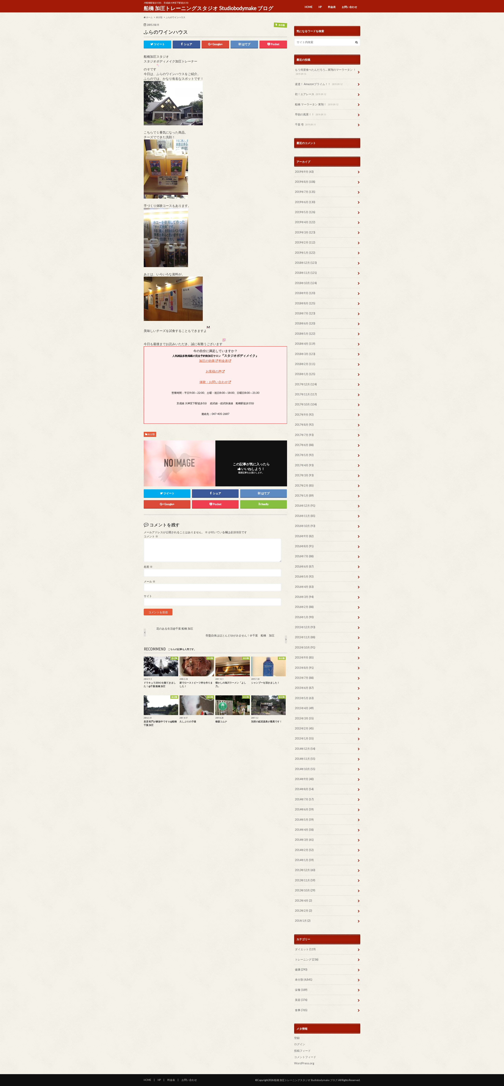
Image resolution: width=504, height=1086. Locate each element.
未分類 (151, 434)
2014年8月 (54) (304, 789)
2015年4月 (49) (304, 708)
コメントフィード (305, 1057)
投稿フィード (302, 1050)
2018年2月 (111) (305, 364)
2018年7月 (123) (305, 313)
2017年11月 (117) (306, 394)
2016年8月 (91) (304, 546)
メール (149, 581)
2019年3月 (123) (305, 232)
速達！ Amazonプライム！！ (319, 84)
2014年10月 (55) (305, 769)
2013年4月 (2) (303, 900)
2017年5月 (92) (304, 455)
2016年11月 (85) (305, 515)
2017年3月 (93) (304, 475)
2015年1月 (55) (304, 738)
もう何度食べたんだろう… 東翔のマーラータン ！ (325, 71)
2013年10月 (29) (305, 890)
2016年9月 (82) (304, 536)
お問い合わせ (349, 6)
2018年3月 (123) (305, 354)
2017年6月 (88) (304, 445)
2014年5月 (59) (304, 819)
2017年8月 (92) (304, 424)
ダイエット (305, 949)
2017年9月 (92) (304, 414)
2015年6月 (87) (304, 687)
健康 (301, 969)
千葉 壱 (305, 124)
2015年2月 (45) (304, 728)
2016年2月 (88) (304, 606)
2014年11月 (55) (305, 758)
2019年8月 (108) (305, 181)
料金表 (332, 6)
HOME (308, 6)
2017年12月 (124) (306, 384)
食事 (301, 1010)
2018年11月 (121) (306, 272)
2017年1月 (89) (304, 495)
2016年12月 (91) (305, 505)
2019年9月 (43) (304, 171)
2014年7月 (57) (304, 799)
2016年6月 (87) (304, 566)
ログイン (299, 1044)
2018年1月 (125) (305, 374)
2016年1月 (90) (304, 617)
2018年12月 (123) (306, 262)
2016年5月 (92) (304, 576)
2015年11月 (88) (305, 637)
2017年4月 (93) (304, 465)
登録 (297, 1038)
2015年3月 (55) (304, 718)
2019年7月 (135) (305, 191)
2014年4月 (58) (304, 829)
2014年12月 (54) (305, 748)
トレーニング (306, 959)
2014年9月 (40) (304, 779)
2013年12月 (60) (305, 870)
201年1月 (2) (302, 920)
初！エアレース (310, 94)
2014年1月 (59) (304, 860)
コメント (151, 536)
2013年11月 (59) (305, 880)
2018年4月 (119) (305, 343)
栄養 (301, 989)
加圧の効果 (207, 360)
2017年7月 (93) (304, 435)
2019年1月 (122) (305, 252)
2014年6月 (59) (304, 809)
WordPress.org (304, 1063)
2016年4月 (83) (304, 586)
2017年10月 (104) (306, 404)
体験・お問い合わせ (213, 382)
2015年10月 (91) (305, 647)
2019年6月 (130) (305, 202)
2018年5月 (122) (305, 333)
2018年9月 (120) (305, 293)
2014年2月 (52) (304, 850)
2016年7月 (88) (304, 556)
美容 (301, 999)
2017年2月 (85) (304, 485)
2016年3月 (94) (304, 596)
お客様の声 (213, 371)
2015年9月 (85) (304, 657)
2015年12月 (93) (305, 627)
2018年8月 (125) (305, 303)
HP (320, 6)
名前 (148, 566)
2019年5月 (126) (305, 212)
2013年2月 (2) (303, 910)
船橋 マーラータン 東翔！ (316, 104)
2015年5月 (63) (304, 698)
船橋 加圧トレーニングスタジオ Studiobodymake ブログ (208, 8)
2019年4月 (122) (305, 222)
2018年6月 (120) (305, 323)
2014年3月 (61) (304, 839)
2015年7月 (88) (304, 677)
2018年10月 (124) (306, 283)
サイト (148, 596)
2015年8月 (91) (304, 667)
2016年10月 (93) (305, 526)
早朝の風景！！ (310, 114)
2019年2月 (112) (305, 242)
